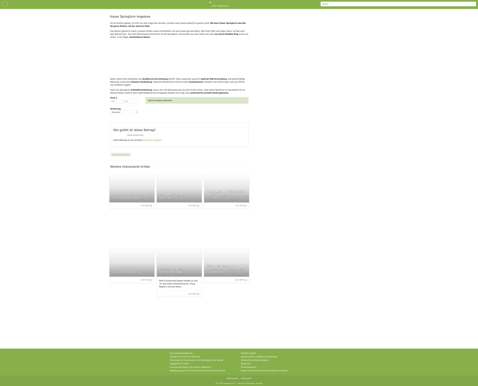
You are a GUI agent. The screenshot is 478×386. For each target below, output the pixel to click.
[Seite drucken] (11, 4)
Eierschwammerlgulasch (181, 353)
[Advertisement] (179, 57)
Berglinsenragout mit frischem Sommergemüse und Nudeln (197, 370)
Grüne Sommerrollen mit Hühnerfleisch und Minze (264, 370)
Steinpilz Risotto (248, 353)
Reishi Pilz (245, 363)
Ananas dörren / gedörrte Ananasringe (259, 356)
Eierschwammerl (248, 367)
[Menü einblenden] (5, 4)
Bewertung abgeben (152, 140)
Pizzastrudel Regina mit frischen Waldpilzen (190, 367)
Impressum (246, 378)
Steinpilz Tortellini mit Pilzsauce (185, 356)
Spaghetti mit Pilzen (179, 363)
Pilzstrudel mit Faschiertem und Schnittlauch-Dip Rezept (196, 360)
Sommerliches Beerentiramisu (255, 360)
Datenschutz (232, 378)
